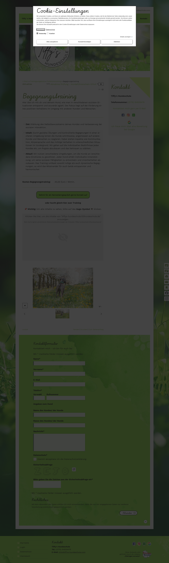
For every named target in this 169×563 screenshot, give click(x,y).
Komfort (52, 33)
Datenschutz (50, 29)
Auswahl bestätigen (84, 42)
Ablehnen (117, 42)
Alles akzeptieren (52, 42)
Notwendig (42, 33)
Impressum (41, 29)
